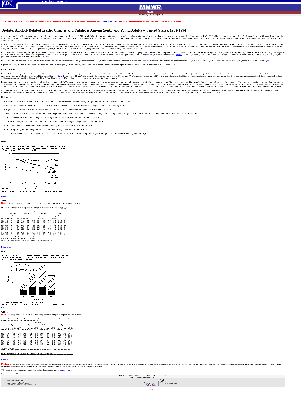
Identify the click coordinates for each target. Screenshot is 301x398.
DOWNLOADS (151, 375)
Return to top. (6, 196)
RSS (158, 375)
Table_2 (61, 76)
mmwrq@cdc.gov (110, 21)
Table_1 (146, 53)
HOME (121, 375)
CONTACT (164, 375)
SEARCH (140, 375)
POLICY (132, 377)
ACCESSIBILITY (151, 377)
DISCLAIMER (141, 377)
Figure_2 (268, 61)
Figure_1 (179, 55)
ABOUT (128, 375)
